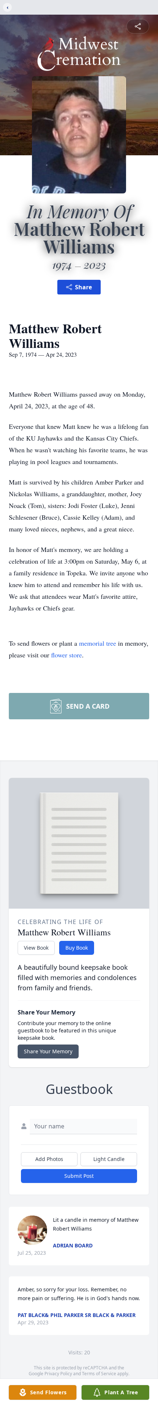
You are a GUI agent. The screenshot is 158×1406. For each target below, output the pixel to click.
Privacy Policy (58, 1373)
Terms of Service (99, 1373)
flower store (66, 654)
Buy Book (76, 947)
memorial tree (97, 643)
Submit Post (79, 1175)
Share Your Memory (48, 1051)
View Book (36, 947)
